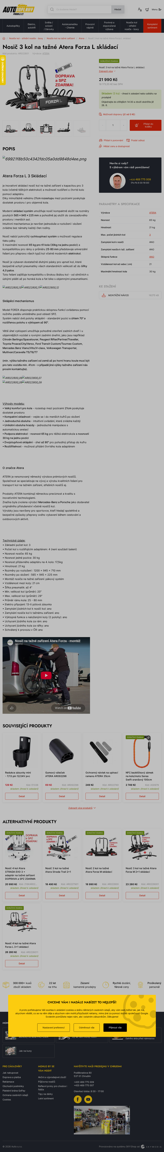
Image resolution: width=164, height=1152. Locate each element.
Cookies (7, 1099)
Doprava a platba (12, 1077)
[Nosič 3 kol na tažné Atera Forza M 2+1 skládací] (142, 847)
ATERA (45, 53)
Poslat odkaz (138, 140)
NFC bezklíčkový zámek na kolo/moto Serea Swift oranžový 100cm (139, 776)
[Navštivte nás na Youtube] (88, 1099)
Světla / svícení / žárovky (49, 26)
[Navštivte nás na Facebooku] (78, 1099)
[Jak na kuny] (10, 1051)
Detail (22, 796)
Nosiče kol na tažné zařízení (61, 38)
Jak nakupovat (10, 1072)
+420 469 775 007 (84, 1085)
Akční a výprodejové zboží (52, 1077)
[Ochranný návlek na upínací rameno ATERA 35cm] (102, 751)
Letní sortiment (46, 1098)
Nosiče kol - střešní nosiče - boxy (132, 26)
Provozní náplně (89, 26)
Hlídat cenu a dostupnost (116, 146)
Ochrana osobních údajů (15, 1095)
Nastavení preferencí (54, 1027)
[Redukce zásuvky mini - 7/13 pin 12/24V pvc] (21, 751)
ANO (151, 256)
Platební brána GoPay (14, 1090)
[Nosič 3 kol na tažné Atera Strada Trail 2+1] (61, 847)
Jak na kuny (25, 1051)
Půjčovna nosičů (46, 1081)
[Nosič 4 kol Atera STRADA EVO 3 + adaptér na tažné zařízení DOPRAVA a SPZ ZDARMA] (21, 847)
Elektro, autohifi (32, 26)
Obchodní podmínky (13, 1086)
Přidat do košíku (148, 125)
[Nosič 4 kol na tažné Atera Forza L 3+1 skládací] (21, 922)
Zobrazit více (106, 71)
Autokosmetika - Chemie (70, 26)
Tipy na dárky (45, 1094)
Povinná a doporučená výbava (109, 26)
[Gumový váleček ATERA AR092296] (61, 751)
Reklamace (8, 1081)
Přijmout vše (115, 1027)
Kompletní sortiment (152, 26)
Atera (81, 38)
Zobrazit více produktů (80, 808)
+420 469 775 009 (84, 1082)
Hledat (117, 9)
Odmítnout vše (86, 1027)
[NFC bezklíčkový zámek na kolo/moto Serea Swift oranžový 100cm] (142, 751)
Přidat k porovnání (113, 140)
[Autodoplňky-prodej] (19, 9)
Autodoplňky (13, 25)
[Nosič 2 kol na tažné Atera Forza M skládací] (102, 847)
